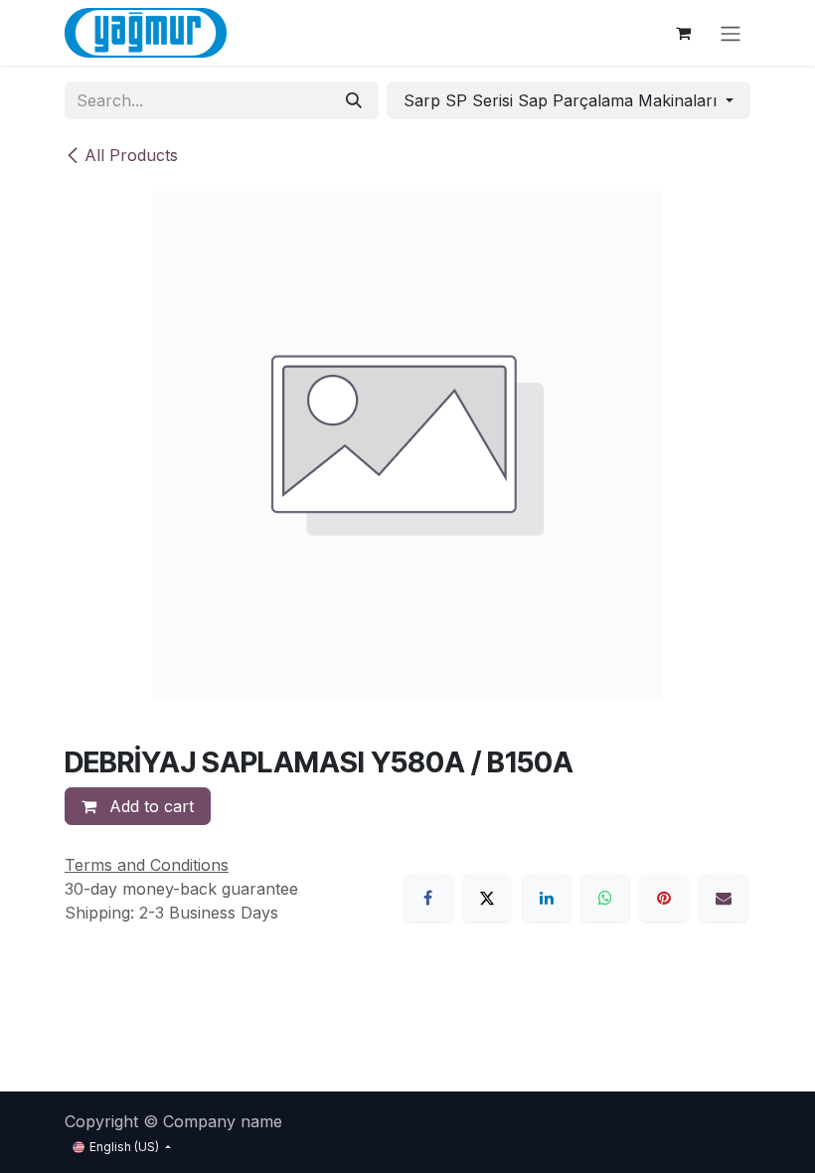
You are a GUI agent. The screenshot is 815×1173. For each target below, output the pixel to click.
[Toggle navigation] (730, 33)
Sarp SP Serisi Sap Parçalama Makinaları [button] (563, 100)
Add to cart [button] (149, 806)
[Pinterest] (664, 898)
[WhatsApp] (605, 898)
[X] (487, 898)
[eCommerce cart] (683, 33)
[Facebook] (428, 898)
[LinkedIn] (546, 898)
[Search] (354, 100)
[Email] (723, 898)
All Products (131, 155)
